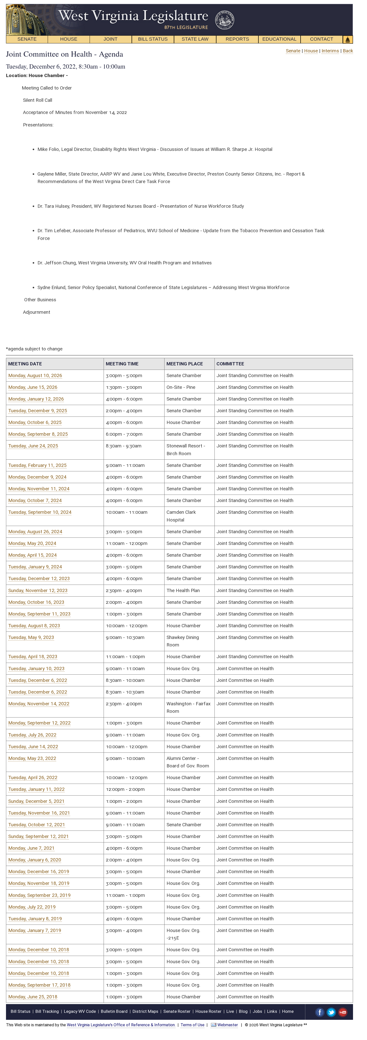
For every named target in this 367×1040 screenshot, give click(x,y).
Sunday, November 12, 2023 (38, 590)
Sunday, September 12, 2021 (38, 836)
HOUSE (68, 39)
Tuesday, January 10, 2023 (36, 668)
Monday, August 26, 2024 (35, 531)
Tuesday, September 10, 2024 (39, 512)
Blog (243, 1011)
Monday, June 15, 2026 (32, 387)
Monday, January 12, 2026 (36, 399)
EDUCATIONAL (279, 39)
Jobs (257, 1011)
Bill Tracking (47, 1011)
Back (348, 51)
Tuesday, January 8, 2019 (35, 919)
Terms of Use (192, 1025)
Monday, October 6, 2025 (35, 422)
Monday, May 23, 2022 (32, 758)
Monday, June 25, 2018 (32, 997)
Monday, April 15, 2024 (32, 555)
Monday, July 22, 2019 (32, 907)
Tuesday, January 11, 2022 (36, 789)
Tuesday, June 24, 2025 (33, 446)
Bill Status (20, 1011)
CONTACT (321, 39)
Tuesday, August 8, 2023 (34, 625)
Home (288, 1011)
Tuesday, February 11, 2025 (37, 465)
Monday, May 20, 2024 (32, 543)
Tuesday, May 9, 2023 (31, 637)
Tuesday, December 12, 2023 (39, 578)
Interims (330, 51)
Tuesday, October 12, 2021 (36, 825)
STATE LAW (195, 39)
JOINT (111, 39)
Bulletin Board (114, 1011)
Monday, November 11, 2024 (38, 489)
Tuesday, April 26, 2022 (32, 777)
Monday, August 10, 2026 (35, 375)
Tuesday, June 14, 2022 (33, 746)
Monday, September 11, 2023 (39, 614)
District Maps (145, 1011)
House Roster (208, 1011)
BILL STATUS (153, 39)
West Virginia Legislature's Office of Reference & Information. (121, 1025)
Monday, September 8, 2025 (38, 434)
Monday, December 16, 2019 (38, 871)
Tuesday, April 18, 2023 (32, 656)
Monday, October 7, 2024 (35, 500)
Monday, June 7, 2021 (31, 848)
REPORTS (237, 39)
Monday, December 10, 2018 (38, 949)
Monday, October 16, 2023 (36, 602)
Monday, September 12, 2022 (39, 723)
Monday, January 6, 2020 (34, 860)
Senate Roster (176, 1011)
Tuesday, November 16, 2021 (39, 813)
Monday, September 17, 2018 (39, 985)
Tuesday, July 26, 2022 (32, 735)
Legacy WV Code (80, 1011)
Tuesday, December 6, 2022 (37, 680)
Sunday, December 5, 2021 (36, 801)
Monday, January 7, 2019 (34, 930)
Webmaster (227, 1025)
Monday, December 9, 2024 (37, 477)
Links (272, 1011)
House (311, 51)
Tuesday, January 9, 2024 (35, 567)
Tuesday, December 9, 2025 (37, 411)
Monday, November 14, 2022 (38, 704)
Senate (293, 51)
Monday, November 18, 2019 (38, 883)
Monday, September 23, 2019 (39, 895)
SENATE (27, 39)
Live (230, 1011)
